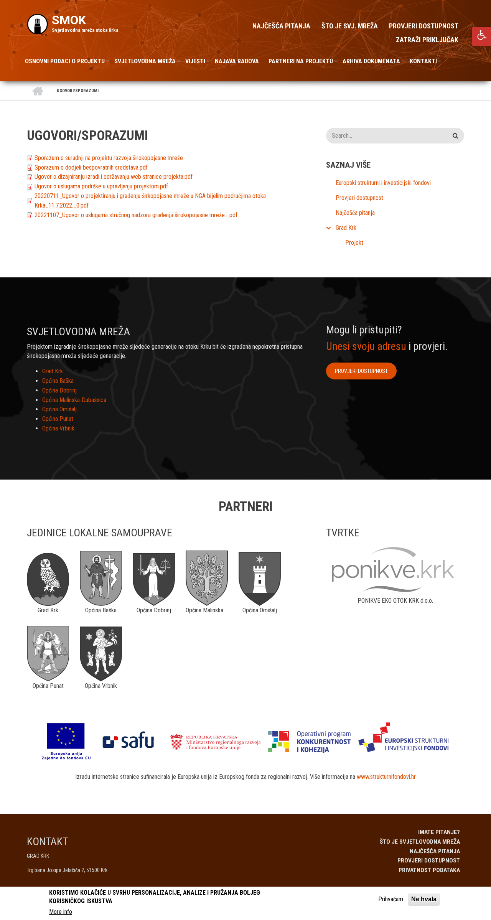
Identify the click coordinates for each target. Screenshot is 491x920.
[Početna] (37, 23)
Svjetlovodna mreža (145, 61)
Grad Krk (346, 227)
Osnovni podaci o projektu (65, 61)
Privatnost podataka (429, 870)
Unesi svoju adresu (366, 346)
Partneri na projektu (301, 61)
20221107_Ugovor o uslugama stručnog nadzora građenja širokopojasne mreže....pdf (136, 215)
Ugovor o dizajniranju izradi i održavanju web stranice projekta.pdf (114, 176)
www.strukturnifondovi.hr (386, 776)
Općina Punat (57, 418)
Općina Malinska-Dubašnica (74, 400)
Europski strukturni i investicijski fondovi (383, 182)
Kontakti (423, 61)
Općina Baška (58, 380)
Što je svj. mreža (349, 26)
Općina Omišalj (59, 409)
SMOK (69, 20)
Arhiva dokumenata (371, 61)
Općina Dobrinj (59, 390)
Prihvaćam (390, 899)
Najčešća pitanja (281, 26)
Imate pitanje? (439, 832)
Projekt (354, 242)
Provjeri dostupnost (423, 26)
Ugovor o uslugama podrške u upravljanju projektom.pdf (101, 186)
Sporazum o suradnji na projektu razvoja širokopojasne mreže (109, 158)
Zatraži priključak (427, 40)
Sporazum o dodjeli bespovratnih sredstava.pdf (91, 167)
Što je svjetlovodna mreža (420, 841)
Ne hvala (424, 899)
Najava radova (237, 61)
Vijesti (195, 61)
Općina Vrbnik (58, 428)
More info (60, 911)
